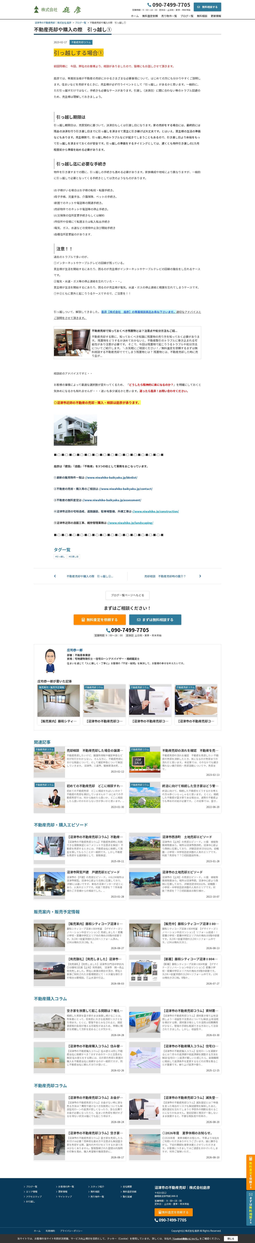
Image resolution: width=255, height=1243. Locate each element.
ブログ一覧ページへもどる (127, 595)
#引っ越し (60, 556)
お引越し (30, 1201)
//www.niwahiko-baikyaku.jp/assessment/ (112, 500)
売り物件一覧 (169, 16)
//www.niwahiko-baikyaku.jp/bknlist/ (111, 477)
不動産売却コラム (81, 42)
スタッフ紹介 (97, 1186)
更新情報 (216, 16)
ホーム (135, 16)
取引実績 (127, 1196)
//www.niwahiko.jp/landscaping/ (130, 523)
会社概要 (127, 1186)
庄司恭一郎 (75, 650)
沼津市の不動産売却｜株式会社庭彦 (182, 1187)
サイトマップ (65, 1196)
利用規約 (50, 1230)
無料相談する (210, 7)
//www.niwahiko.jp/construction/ (156, 511)
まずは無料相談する (157, 619)
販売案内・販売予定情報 (51, 687)
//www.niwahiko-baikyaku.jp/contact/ (125, 489)
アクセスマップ (34, 1196)
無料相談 (202, 16)
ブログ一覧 (186, 16)
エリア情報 (31, 1191)
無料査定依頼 (150, 16)
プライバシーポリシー (71, 1230)
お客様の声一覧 (66, 1186)
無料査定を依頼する (102, 619)
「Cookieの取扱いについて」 (185, 1238)
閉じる (230, 1238)
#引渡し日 (73, 556)
